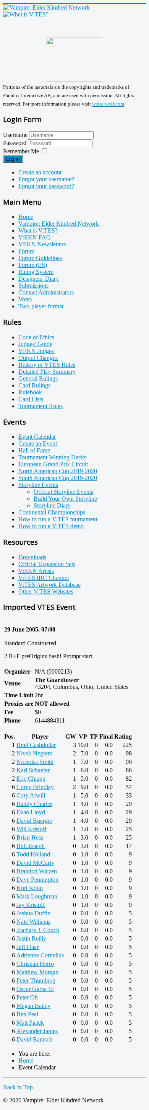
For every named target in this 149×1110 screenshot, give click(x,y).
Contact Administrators (46, 292)
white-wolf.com (108, 104)
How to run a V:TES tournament (57, 519)
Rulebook (30, 392)
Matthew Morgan (37, 972)
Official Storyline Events (63, 491)
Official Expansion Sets (46, 564)
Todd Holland (33, 854)
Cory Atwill (30, 795)
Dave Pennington (37, 879)
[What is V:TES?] (26, 14)
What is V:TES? (38, 230)
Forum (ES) (32, 265)
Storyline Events (38, 485)
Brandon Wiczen (36, 871)
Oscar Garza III (35, 989)
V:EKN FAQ (34, 237)
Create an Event (37, 443)
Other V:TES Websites (45, 591)
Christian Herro (35, 963)
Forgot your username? (46, 179)
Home (25, 216)
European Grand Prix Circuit (53, 464)
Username (15, 135)
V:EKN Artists (36, 571)
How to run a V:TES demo (51, 526)
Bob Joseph (30, 846)
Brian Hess (29, 837)
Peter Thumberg (35, 980)
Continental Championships (51, 512)
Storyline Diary (52, 505)
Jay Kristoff (30, 905)
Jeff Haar (27, 947)
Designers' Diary (38, 278)
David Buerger (34, 820)
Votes (25, 299)
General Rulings (38, 378)
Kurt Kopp (29, 888)
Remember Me (21, 151)
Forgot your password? (46, 186)
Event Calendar (37, 436)
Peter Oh (27, 997)
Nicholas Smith (34, 761)
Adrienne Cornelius (40, 955)
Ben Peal (27, 1014)
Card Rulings (34, 385)
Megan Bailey (33, 1006)
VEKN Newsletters (42, 244)
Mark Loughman (36, 896)
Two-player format (40, 306)
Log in (12, 159)
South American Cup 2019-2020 (57, 478)
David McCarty (35, 862)
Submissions (33, 285)
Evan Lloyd (30, 812)
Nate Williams (33, 921)
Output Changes (38, 358)
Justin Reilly (31, 938)
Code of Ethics (36, 337)
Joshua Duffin (33, 913)
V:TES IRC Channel (43, 578)
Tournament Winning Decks (52, 457)
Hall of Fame (34, 450)
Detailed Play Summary (47, 371)
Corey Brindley (35, 787)
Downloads (32, 557)
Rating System (35, 272)
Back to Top (18, 1087)
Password (15, 143)
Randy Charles (34, 804)
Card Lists (30, 399)
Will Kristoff (31, 829)
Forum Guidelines (40, 258)
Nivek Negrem (34, 753)
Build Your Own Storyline (65, 498)
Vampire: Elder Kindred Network (58, 223)
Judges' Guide (35, 344)
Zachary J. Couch (37, 930)
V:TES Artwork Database (49, 584)
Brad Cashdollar (36, 745)
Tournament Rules (40, 406)
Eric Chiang (30, 778)
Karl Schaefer (33, 770)
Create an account (40, 172)
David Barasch (34, 1039)
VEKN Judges (36, 351)
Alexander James (37, 1031)
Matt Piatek (30, 1022)
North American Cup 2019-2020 (57, 471)
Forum (26, 251)
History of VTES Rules (46, 364)
